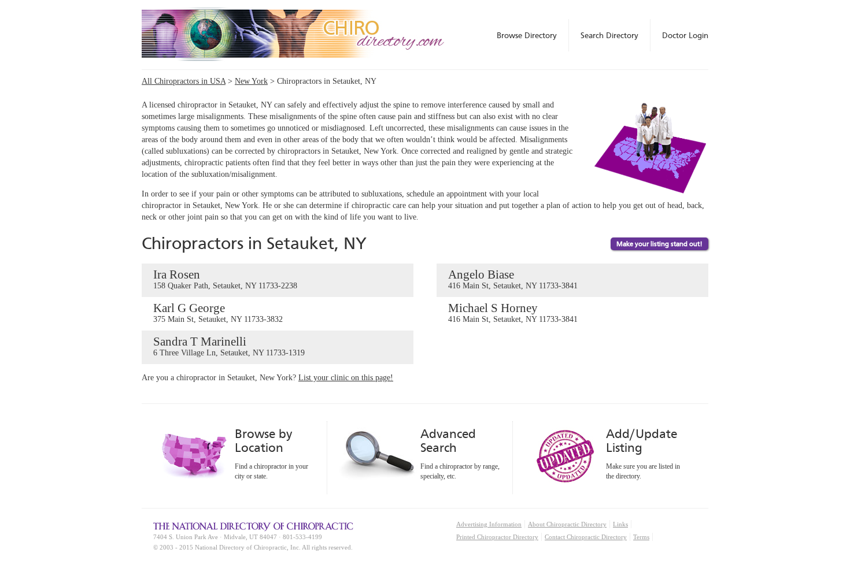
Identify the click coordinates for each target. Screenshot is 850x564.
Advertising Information (489, 524)
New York (251, 81)
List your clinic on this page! (345, 377)
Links (620, 524)
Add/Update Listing (641, 440)
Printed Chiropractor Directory (497, 536)
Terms (641, 536)
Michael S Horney (513, 312)
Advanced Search (448, 440)
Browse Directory (527, 35)
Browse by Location (263, 440)
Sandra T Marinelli (229, 346)
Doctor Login (685, 35)
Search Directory (609, 35)
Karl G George (218, 312)
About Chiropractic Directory (567, 524)
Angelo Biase (513, 279)
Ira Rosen (225, 279)
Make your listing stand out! (659, 244)
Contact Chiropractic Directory (586, 536)
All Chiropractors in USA (184, 81)
